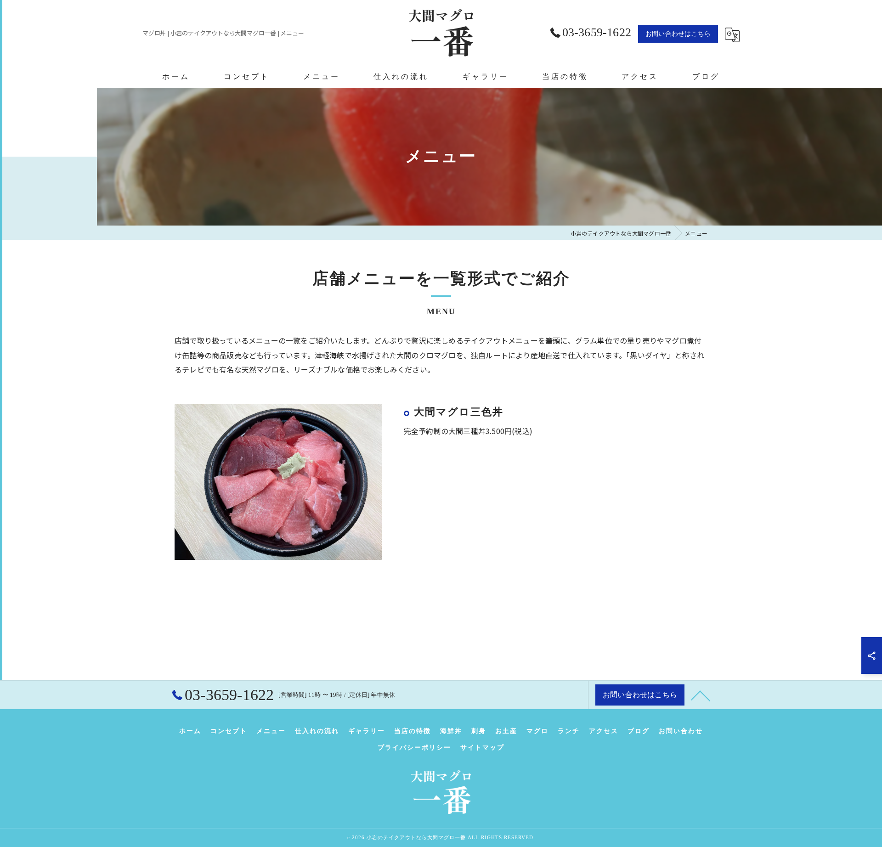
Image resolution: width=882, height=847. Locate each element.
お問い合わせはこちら (678, 33)
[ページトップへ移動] (700, 695)
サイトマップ (482, 747)
